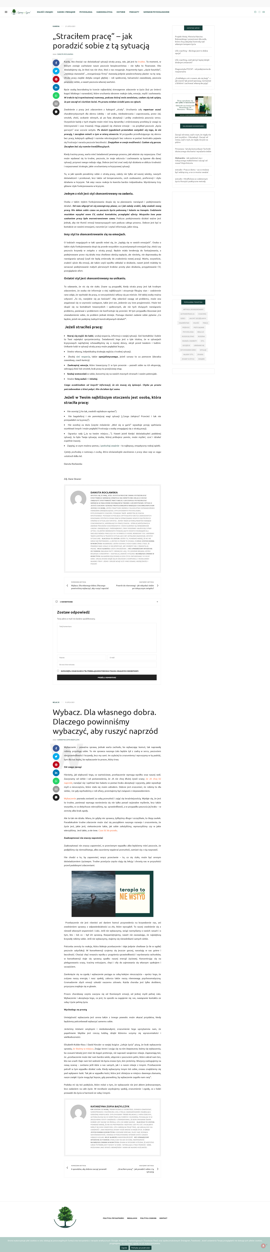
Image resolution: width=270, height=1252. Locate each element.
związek (201, 359)
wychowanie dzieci (188, 350)
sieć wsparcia (83, 356)
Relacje (56, 702)
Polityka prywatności (113, 1218)
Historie (121, 12)
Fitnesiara (179, 148)
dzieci (183, 318)
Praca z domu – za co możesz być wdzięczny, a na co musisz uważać (192, 170)
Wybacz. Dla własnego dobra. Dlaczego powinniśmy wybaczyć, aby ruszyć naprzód (105, 721)
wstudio (178, 169)
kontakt (163, 1218)
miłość (196, 323)
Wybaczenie (70, 798)
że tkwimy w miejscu (83, 1048)
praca (205, 323)
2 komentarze (66, 602)
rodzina (201, 336)
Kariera (56, 26)
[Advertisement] (193, 245)
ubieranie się (199, 345)
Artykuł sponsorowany (193, 309)
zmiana (200, 354)
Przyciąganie (199, 327)
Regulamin (132, 1218)
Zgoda (124, 1248)
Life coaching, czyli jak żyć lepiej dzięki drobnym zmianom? (192, 61)
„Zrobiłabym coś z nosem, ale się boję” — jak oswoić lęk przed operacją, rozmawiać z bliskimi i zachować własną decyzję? (193, 80)
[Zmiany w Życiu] (21, 12)
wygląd (203, 350)
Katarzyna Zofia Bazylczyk (68, 740)
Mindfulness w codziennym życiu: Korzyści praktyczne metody (191, 180)
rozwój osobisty (189, 341)
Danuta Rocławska (65, 54)
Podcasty (134, 12)
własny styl (188, 354)
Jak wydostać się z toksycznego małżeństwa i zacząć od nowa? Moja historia (191, 160)
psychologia (188, 332)
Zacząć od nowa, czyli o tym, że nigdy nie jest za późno (191, 139)
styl (202, 341)
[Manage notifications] (263, 1246)
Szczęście (186, 345)
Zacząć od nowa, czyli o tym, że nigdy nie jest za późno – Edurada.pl (193, 135)
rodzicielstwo (188, 336)
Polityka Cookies (148, 1218)
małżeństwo (184, 323)
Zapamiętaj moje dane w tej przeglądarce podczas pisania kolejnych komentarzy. (100, 671)
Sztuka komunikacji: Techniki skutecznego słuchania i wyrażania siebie (193, 150)
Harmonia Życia (104, 12)
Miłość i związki (45, 12)
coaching (202, 314)
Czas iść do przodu (108, 830)
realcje (200, 332)
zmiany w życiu (188, 359)
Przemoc (186, 327)
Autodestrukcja (187, 314)
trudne (141, 61)
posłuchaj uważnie (110, 445)
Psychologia (85, 12)
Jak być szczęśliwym (197, 318)
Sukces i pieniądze (66, 12)
